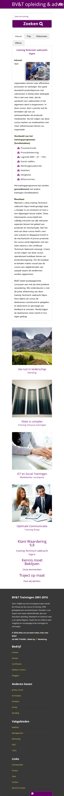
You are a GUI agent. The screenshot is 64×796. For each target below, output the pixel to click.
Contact (15, 782)
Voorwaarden (17, 765)
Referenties (41, 36)
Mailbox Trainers (19, 670)
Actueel (15, 652)
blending (15, 713)
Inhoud (18, 36)
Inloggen (15, 675)
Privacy (15, 770)
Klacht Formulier (18, 788)
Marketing (16, 739)
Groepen (15, 701)
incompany (16, 696)
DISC (14, 745)
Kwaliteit (15, 727)
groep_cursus (17, 690)
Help (14, 776)
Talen (14, 750)
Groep (14, 707)
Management (17, 733)
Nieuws (15, 658)
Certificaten (17, 664)
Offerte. (18, 43)
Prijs (29, 36)
